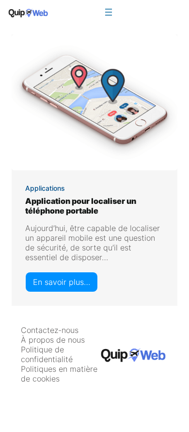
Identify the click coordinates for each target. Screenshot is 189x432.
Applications (45, 188)
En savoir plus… (65, 284)
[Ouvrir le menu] (108, 12)
